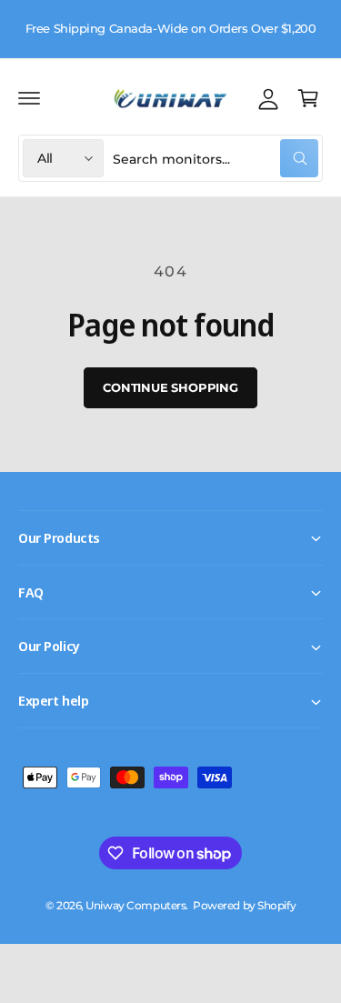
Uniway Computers (135, 905)
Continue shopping (170, 387)
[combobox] (215, 158)
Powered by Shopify (244, 905)
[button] (29, 98)
